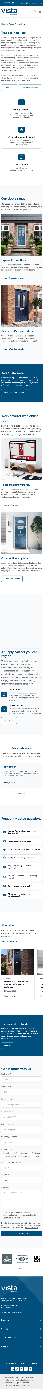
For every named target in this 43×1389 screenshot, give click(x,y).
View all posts (7, 941)
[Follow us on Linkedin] (12, 1369)
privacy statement (31, 1228)
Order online (9, 88)
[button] (18, 793)
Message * (5, 1187)
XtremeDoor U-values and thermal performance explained (16, 984)
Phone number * (7, 1112)
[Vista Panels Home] (9, 11)
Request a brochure (30, 88)
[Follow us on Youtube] (21, 1369)
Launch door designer (13, 505)
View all (7, 1046)
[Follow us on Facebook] (26, 1369)
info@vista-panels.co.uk (31, 3)
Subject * (5, 1175)
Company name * (8, 1124)
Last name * (6, 1086)
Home (3, 24)
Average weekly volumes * (12, 1162)
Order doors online (12, 578)
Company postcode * (10, 1137)
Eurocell (16, 1312)
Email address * (7, 1099)
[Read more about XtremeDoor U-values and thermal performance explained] (17, 962)
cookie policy (10, 1385)
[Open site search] (35, 11)
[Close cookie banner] (39, 1381)
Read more (8, 996)
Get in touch (9, 720)
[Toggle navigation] (40, 11)
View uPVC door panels (14, 349)
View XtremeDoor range (14, 278)
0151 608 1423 (7, 3)
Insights (7, 978)
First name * (6, 1074)
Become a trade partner (14, 392)
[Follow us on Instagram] (17, 1369)
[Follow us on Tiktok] (30, 1369)
